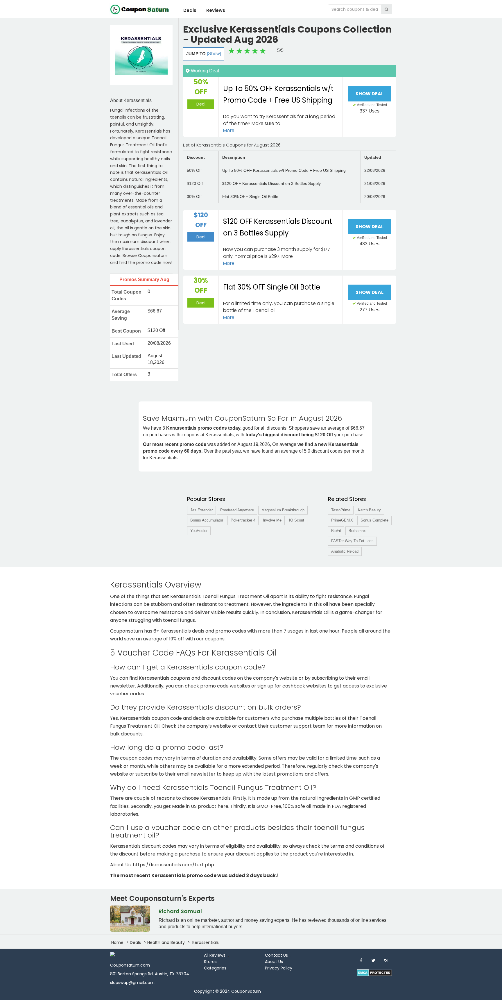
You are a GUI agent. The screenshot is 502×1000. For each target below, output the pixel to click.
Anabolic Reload (344, 551)
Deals (189, 10)
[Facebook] (361, 960)
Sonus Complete (374, 520)
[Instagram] (385, 960)
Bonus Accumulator (206, 520)
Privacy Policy (278, 968)
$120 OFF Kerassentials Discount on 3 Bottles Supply (277, 227)
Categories (215, 968)
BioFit (336, 530)
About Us (274, 962)
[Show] (214, 53)
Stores (210, 962)
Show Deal (369, 93)
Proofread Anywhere (237, 510)
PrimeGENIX (342, 520)
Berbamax (357, 530)
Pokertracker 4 (243, 520)
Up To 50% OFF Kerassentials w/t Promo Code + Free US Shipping (278, 94)
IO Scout (296, 520)
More (228, 130)
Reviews (215, 10)
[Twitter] (373, 960)
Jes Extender (201, 510)
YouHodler (198, 530)
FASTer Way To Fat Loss (352, 541)
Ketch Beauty (369, 510)
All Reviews (214, 955)
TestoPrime (340, 510)
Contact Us (276, 955)
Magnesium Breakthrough (282, 510)
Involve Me (272, 520)
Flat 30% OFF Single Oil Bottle (271, 287)
